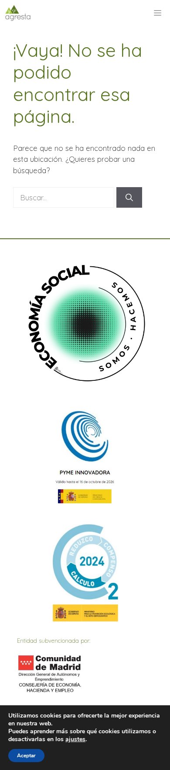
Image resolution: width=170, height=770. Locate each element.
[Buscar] (129, 197)
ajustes (75, 739)
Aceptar (26, 755)
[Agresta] (17, 13)
